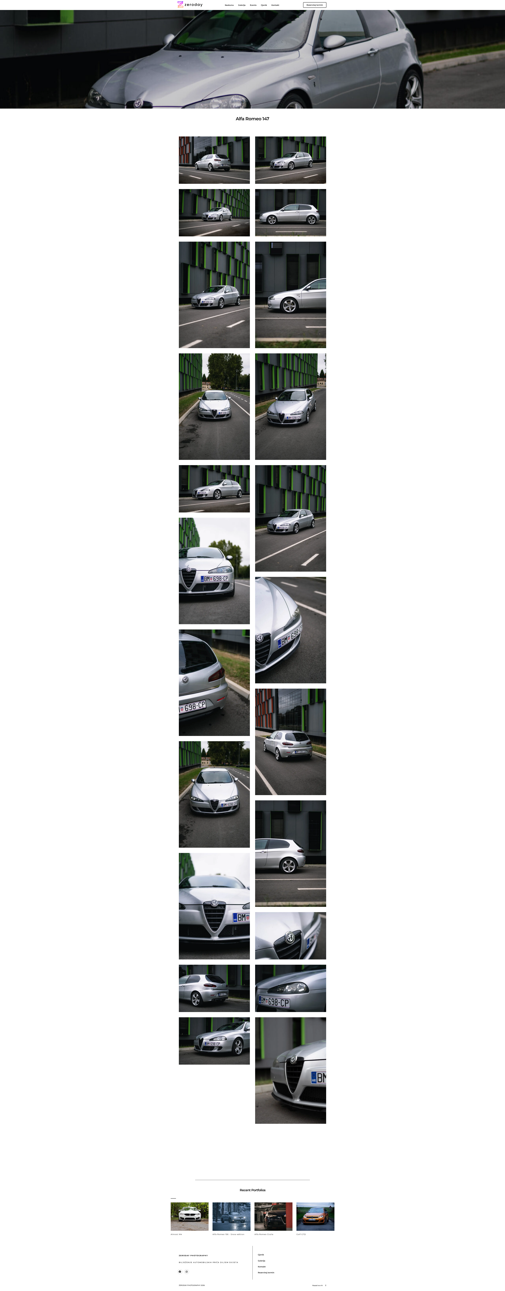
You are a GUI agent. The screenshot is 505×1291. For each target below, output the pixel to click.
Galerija (242, 5)
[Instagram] (186, 1271)
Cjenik (264, 5)
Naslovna (229, 5)
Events (253, 5)
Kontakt (275, 5)
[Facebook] (180, 1271)
